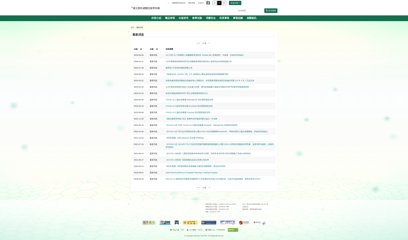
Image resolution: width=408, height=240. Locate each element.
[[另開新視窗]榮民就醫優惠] (165, 222)
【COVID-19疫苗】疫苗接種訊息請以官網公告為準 (187, 160)
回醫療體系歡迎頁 (178, 3)
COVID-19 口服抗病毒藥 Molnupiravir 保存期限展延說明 (189, 100)
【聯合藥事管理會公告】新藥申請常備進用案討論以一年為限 (191, 119)
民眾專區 (224, 18)
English (201, 3)
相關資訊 (251, 18)
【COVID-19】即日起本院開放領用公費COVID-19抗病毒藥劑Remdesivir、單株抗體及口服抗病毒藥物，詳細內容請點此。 (217, 131)
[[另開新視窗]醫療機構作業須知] (209, 222)
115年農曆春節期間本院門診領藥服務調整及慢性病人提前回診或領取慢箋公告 (199, 61)
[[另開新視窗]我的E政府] (176, 222)
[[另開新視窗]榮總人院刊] (149, 222)
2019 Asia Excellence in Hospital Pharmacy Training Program (192, 173)
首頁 (132, 27)
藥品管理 (170, 18)
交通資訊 (245, 207)
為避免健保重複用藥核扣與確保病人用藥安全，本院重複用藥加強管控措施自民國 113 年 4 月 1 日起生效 (210, 81)
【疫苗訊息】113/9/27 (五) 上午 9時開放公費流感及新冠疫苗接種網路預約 (197, 74)
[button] (404, 236)
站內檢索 (272, 11)
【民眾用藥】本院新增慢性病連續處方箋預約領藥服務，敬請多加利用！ (196, 166)
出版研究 (183, 18)
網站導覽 (191, 3)
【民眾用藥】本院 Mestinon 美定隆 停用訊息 (185, 138)
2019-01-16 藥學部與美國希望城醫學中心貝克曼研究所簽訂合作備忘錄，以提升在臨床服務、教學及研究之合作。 (214, 179)
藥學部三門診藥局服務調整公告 (179, 68)
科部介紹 (156, 18)
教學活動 (197, 18)
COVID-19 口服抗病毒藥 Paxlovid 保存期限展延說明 (188, 112)
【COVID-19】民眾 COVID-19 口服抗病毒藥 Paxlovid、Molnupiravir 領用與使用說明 (201, 125)
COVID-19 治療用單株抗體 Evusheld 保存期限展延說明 (189, 106)
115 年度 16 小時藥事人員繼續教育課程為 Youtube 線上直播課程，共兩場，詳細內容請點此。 (205, 55)
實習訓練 (238, 18)
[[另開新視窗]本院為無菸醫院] (244, 222)
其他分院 (234, 3)
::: (168, 3)
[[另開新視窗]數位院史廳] (190, 222)
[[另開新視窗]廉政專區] (259, 222)
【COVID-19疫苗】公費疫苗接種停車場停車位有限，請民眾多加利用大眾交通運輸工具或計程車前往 (208, 153)
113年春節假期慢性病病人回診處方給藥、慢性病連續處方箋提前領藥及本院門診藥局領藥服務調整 (207, 87)
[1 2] (198, 43)
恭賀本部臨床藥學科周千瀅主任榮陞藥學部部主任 (187, 93)
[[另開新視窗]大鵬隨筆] (228, 222)
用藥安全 (211, 18)
